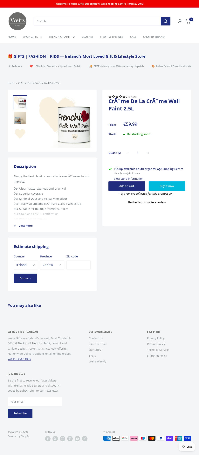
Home (11, 83)
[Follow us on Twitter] (55, 438)
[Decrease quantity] (128, 153)
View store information (128, 178)
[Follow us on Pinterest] (70, 438)
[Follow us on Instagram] (62, 438)
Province (46, 256)
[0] (188, 21)
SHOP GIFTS (30, 36)
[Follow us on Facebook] (48, 438)
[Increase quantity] (148, 153)
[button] (146, 97)
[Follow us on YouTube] (77, 438)
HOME (12, 36)
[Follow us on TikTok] (84, 438)
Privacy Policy (155, 338)
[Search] (165, 21)
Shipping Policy (157, 355)
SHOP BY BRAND (154, 36)
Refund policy (156, 344)
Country (19, 256)
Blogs (92, 355)
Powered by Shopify (18, 436)
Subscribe (20, 413)
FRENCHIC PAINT (60, 36)
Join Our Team (98, 344)
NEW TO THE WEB (111, 36)
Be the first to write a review (147, 202)
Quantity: (114, 153)
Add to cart (126, 186)
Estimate (25, 278)
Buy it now (167, 186)
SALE (133, 36)
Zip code (72, 256)
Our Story (95, 350)
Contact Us (96, 338)
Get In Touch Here (19, 358)
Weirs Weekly (97, 361)
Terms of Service (158, 350)
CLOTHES (87, 36)
